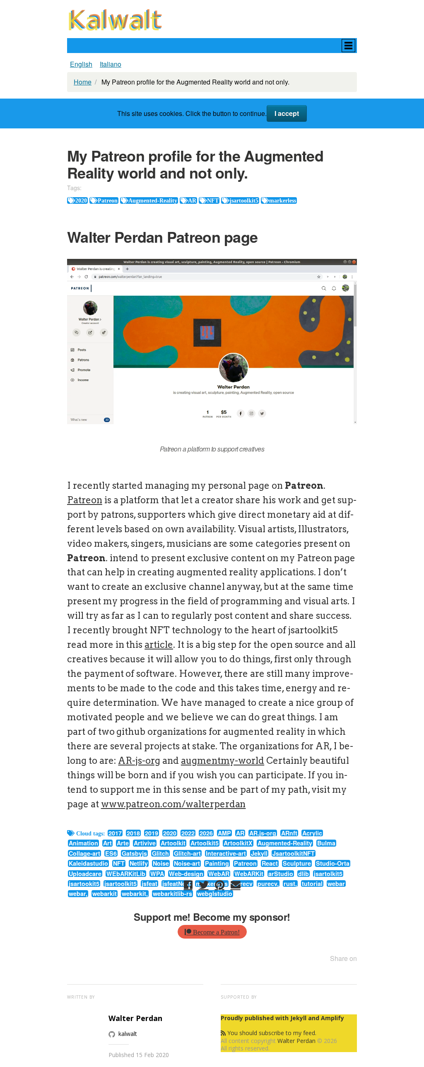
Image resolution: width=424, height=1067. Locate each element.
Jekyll (259, 853)
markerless (282, 200)
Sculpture (297, 863)
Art (107, 843)
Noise (161, 863)
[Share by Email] (236, 885)
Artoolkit (173, 843)
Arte (123, 843)
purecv (243, 883)
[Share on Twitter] (204, 885)
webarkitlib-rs (172, 893)
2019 (151, 833)
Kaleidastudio (88, 863)
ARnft (289, 833)
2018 (133, 833)
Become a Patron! (215, 932)
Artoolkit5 (204, 843)
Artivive (145, 843)
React (270, 863)
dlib (303, 873)
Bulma (326, 843)
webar (336, 883)
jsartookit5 (84, 883)
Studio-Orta (332, 863)
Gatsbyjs (134, 853)
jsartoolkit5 (243, 200)
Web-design (186, 873)
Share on (343, 958)
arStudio (280, 873)
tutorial (312, 883)
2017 (115, 833)
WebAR (218, 873)
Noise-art (187, 863)
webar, (78, 893)
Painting (217, 863)
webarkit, (135, 893)
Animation (83, 843)
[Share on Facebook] (188, 885)
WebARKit (248, 873)
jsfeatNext (176, 883)
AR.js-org (262, 833)
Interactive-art (226, 853)
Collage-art (84, 853)
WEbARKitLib (125, 873)
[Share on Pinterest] (219, 885)
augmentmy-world (222, 760)
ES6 (111, 853)
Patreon (108, 200)
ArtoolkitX (238, 843)
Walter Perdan (296, 1041)
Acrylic (312, 833)
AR (192, 200)
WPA (157, 873)
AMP (224, 833)
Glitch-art (187, 853)
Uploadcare (85, 873)
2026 (206, 833)
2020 (81, 200)
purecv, (268, 883)
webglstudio (214, 893)
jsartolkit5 (328, 873)
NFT (213, 200)
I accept (287, 113)
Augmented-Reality (152, 200)
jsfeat (149, 883)
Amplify (332, 1018)
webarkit (104, 893)
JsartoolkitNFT (293, 853)
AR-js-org (139, 760)
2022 (188, 833)
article (159, 644)
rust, (290, 883)
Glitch (160, 853)
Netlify (139, 863)
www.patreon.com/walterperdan (173, 804)
